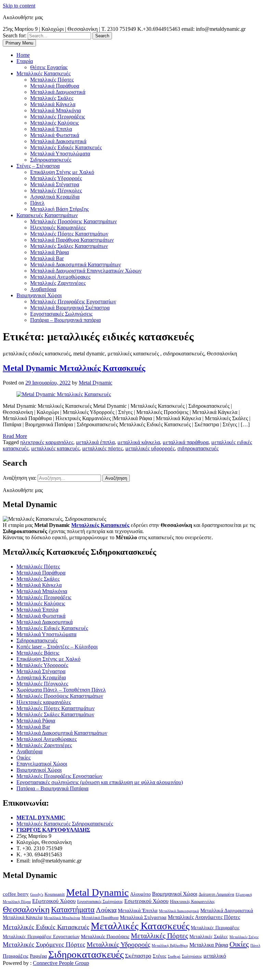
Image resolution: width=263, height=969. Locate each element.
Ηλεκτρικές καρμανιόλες (43, 702)
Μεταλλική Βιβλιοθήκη (170, 945)
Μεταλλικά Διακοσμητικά (44, 622)
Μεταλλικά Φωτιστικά (40, 616)
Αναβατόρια (29, 751)
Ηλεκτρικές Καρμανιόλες (192, 901)
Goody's (36, 894)
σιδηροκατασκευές (197, 448)
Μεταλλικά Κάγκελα (39, 585)
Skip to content (19, 6)
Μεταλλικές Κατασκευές (140, 925)
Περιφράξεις (15, 956)
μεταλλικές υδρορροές (150, 448)
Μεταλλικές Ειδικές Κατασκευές (52, 628)
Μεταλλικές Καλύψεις (40, 603)
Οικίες (23, 757)
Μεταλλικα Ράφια (208, 945)
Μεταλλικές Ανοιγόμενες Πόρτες (204, 917)
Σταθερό (174, 956)
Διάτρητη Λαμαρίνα (216, 894)
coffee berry (16, 894)
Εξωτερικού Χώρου (54, 901)
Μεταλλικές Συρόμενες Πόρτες (44, 944)
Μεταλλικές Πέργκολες (42, 684)
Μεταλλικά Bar (33, 727)
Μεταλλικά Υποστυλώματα (46, 634)
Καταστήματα (73, 909)
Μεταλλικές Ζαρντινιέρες (44, 745)
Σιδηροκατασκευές (37, 640)
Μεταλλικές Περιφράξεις (43, 597)
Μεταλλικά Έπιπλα (37, 610)
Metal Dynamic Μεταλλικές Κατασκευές (74, 368)
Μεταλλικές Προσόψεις (105, 936)
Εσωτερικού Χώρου (146, 901)
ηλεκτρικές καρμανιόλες (46, 442)
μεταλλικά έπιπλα (95, 442)
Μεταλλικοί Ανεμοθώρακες (46, 739)
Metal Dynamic (95, 383)
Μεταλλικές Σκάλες (38, 579)
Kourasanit (55, 894)
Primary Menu (19, 43)
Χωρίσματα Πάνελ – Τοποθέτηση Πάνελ (61, 690)
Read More (15, 436)
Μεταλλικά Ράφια (35, 720)
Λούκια (106, 910)
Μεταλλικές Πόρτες (38, 566)
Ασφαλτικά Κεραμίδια (41, 677)
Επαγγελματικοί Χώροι (41, 764)
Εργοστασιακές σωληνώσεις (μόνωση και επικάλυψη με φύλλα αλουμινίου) (99, 782)
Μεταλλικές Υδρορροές (42, 665)
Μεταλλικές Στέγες (244, 937)
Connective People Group (61, 963)
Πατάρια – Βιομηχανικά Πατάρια (52, 788)
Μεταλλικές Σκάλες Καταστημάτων (55, 714)
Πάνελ (255, 945)
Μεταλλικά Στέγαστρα (40, 671)
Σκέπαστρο (138, 956)
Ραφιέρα (38, 956)
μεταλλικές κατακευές (55, 448)
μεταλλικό (214, 956)
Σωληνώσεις (192, 956)
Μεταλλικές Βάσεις (37, 653)
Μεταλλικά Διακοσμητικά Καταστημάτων (61, 733)
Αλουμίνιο (140, 894)
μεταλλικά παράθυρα (186, 442)
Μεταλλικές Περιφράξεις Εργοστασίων (59, 776)
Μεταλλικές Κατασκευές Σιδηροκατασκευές (64, 824)
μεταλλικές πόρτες (102, 448)
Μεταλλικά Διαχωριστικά (226, 910)
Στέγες (159, 956)
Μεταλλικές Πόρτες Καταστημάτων (55, 708)
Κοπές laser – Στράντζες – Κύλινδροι (57, 647)
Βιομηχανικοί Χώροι (39, 770)
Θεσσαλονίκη (26, 909)
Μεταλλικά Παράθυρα (40, 573)
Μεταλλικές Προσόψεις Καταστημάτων (59, 696)
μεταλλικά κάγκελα (138, 442)
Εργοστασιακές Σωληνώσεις (100, 901)
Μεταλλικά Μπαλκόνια (41, 591)
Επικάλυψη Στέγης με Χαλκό (48, 659)
